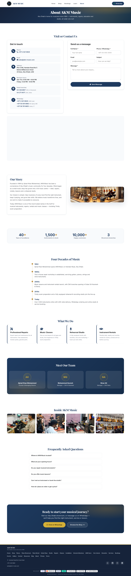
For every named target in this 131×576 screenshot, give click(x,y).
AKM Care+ (88, 553)
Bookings (67, 3)
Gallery (14, 556)
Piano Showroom (26, 553)
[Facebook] (112, 563)
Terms (47, 556)
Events (9, 556)
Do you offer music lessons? (41, 474)
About (82, 3)
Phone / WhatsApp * (104, 49)
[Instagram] (117, 563)
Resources (27, 556)
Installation (69, 553)
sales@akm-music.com (26, 60)
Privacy (42, 556)
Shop (60, 3)
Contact (20, 556)
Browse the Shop (76, 525)
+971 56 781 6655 (23, 106)
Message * (74, 66)
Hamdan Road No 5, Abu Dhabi (16, 560)
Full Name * (74, 49)
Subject (99, 57)
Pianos (18, 553)
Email (72, 57)
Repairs (56, 553)
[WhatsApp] (107, 563)
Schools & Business (78, 553)
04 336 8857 (21, 90)
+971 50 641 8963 (23, 104)
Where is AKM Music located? (41, 455)
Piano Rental (36, 553)
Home (53, 3)
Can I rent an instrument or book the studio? (46, 480)
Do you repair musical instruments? (43, 468)
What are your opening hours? (41, 462)
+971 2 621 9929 (24, 52)
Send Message (97, 84)
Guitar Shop (44, 553)
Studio (51, 553)
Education (104, 553)
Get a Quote (96, 553)
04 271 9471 (21, 92)
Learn (75, 3)
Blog (32, 556)
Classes (62, 553)
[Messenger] (122, 563)
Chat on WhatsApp (55, 525)
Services (111, 553)
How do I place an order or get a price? (44, 486)
